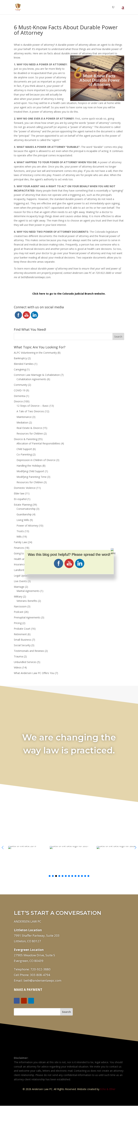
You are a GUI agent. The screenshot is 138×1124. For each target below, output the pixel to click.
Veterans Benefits (27, 601)
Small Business (22, 639)
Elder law (19, 493)
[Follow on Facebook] (17, 1001)
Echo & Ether (107, 1089)
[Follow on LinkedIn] (31, 1001)
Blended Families (24, 364)
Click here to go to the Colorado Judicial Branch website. (68, 293)
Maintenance (24, 417)
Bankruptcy (20, 358)
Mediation (22, 422)
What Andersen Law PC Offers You (34, 673)
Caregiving (20, 369)
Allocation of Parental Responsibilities (38, 443)
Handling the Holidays (29, 465)
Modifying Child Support (30, 471)
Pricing (18, 623)
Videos (18, 667)
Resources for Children (30, 433)
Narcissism (20, 606)
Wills (19, 536)
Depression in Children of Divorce (36, 460)
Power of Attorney (27, 525)
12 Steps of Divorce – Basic (33, 405)
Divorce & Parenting (25, 439)
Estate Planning (23, 504)
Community (20, 384)
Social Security (22, 645)
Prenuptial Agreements (27, 617)
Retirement (20, 634)
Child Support (24, 449)
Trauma (18, 656)
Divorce (18, 401)
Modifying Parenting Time (32, 477)
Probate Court (22, 628)
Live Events (20, 581)
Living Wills (23, 520)
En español (20, 499)
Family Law (20, 542)
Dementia (19, 396)
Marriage (19, 586)
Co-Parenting (24, 454)
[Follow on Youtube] (24, 1001)
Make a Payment (28, 990)
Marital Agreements (28, 591)
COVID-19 (19, 390)
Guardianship (24, 514)
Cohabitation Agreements (31, 379)
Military (18, 596)
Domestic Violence (25, 488)
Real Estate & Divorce (29, 428)
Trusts (20, 531)
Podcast (18, 612)
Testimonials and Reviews (29, 651)
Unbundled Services (25, 662)
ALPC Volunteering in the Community (35, 352)
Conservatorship (26, 508)
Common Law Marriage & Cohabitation (37, 375)
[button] (135, 847)
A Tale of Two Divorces (30, 411)
